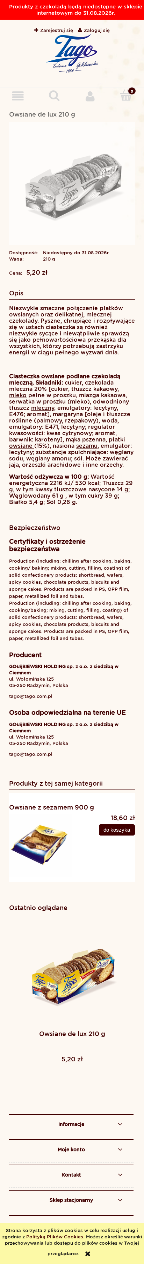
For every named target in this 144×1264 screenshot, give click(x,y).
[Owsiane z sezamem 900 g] (40, 845)
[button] (18, 95)
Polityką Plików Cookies (54, 1236)
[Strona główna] (72, 53)
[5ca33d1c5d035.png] (72, 183)
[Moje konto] (90, 95)
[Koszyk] (126, 95)
